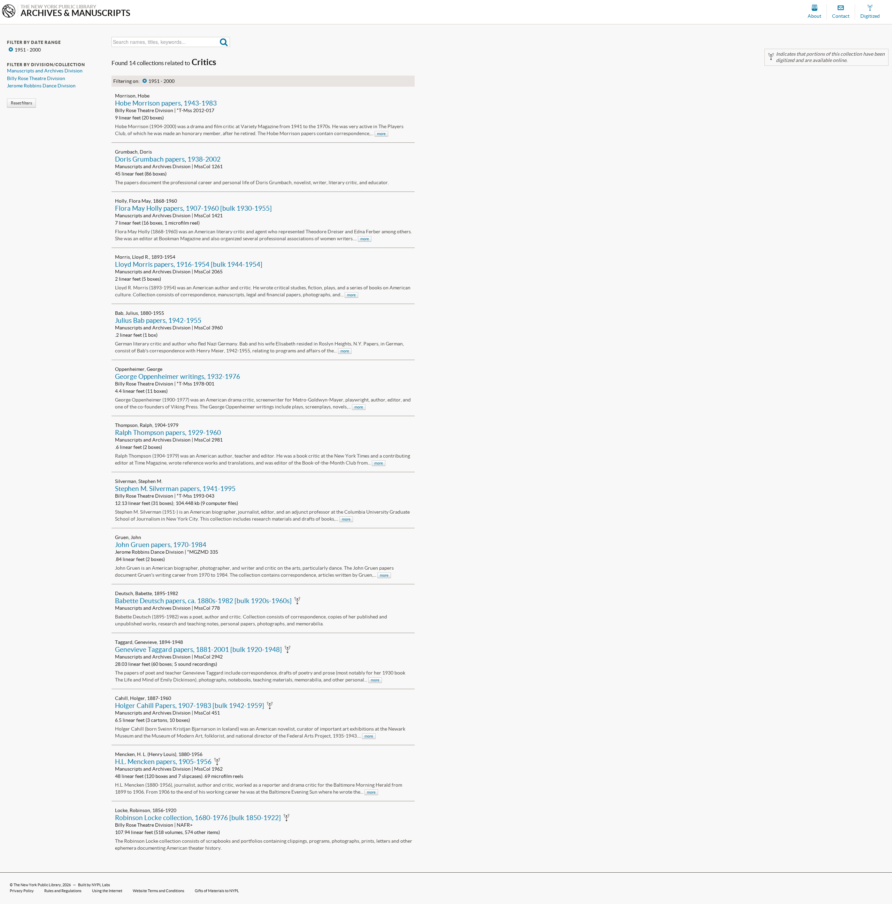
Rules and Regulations (63, 891)
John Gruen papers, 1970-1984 (160, 544)
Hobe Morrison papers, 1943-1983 (166, 103)
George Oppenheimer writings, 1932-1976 (177, 376)
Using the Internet (107, 891)
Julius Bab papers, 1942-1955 (158, 320)
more (381, 134)
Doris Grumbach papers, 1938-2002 (168, 159)
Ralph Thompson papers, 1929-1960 (168, 432)
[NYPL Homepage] (8, 11)
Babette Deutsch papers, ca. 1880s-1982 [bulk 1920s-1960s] (203, 601)
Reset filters (21, 103)
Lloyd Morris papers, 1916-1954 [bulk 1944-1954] (188, 264)
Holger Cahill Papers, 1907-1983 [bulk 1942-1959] (189, 705)
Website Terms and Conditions (158, 891)
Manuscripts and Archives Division (45, 70)
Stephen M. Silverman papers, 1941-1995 (175, 488)
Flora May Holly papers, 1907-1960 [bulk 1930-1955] (193, 208)
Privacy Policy (22, 891)
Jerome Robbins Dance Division (41, 85)
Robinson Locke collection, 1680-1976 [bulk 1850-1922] (198, 817)
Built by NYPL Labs (94, 885)
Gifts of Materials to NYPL (217, 891)
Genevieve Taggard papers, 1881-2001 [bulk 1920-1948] (198, 649)
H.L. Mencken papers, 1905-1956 (163, 761)
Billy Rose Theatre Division (36, 78)
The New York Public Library (37, 885)
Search (224, 42)
